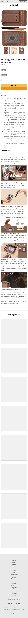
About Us (14, 562)
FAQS (14, 572)
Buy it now (14, 89)
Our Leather (14, 564)
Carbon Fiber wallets (14, 588)
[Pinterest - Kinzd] (16, 603)
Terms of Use (14, 578)
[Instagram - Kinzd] (14, 603)
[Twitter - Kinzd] (9, 603)
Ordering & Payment (14, 575)
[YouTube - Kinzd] (19, 603)
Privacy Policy (14, 577)
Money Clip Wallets (14, 587)
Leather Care (14, 565)
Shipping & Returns (14, 574)
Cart (23, 1)
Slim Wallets (14, 585)
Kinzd (16, 613)
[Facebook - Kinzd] (11, 603)
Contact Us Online (14, 595)
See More (6, 147)
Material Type (4, 73)
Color (2, 68)
